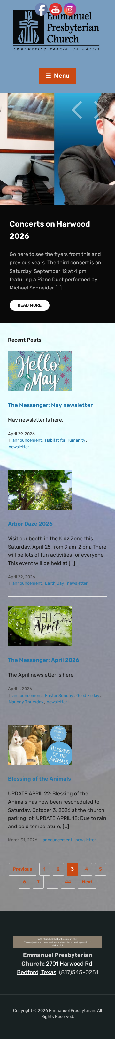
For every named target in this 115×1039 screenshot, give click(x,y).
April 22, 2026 (21, 576)
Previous (76, 109)
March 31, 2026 (22, 839)
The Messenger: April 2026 (43, 660)
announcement (27, 440)
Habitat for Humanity (65, 440)
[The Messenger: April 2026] (40, 626)
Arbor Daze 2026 (30, 523)
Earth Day (54, 583)
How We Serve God (44, 223)
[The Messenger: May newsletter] (40, 371)
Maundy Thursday (26, 701)
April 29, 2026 (21, 433)
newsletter (19, 446)
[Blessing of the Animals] (40, 744)
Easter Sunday (59, 695)
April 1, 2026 (20, 688)
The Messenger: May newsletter (50, 405)
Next (99, 109)
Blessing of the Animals (39, 778)
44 (68, 882)
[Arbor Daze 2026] (40, 489)
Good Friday (87, 695)
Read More (30, 301)
